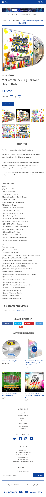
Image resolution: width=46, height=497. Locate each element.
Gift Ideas (15, 21)
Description (22, 144)
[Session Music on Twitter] (14, 438)
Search (23, 413)
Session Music (22, 485)
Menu (6, 2)
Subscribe (39, 475)
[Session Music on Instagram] (25, 438)
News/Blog (23, 428)
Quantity (5, 96)
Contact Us (23, 418)
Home (5, 21)
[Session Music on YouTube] (31, 438)
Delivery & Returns (23, 415)
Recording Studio (23, 426)
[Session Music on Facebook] (20, 438)
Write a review (21, 311)
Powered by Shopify (32, 485)
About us (23, 421)
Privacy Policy (23, 423)
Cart (42, 2)
